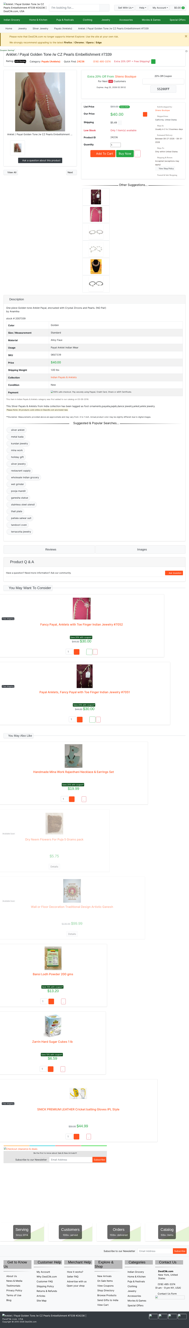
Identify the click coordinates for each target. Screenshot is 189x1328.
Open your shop (75, 1285)
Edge (99, 42)
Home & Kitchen (38, 19)
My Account (43, 1271)
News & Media (14, 1280)
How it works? (75, 1271)
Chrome (79, 42)
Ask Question (174, 573)
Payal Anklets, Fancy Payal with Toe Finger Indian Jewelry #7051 (84, 692)
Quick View (175, 53)
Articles (41, 1295)
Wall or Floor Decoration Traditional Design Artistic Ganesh (72, 907)
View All (11, 172)
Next (71, 172)
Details (54, 866)
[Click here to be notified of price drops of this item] (145, 114)
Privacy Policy (14, 1290)
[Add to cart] (76, 652)
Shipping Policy (45, 1286)
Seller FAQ (72, 1276)
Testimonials (13, 1285)
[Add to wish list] (138, 153)
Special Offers (177, 19)
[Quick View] (83, 651)
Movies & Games (151, 19)
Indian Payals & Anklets (64, 377)
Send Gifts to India (107, 1300)
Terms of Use (13, 1295)
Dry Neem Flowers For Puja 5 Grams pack (54, 839)
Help (141, 7)
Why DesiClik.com (47, 1276)
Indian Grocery (12, 19)
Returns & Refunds (47, 1291)
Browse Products (106, 1295)
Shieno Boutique (125, 76)
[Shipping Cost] (120, 122)
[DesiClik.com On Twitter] (5, 1250)
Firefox (68, 42)
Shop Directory (105, 1290)
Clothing (87, 19)
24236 (80, 61)
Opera (89, 42)
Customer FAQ (45, 1281)
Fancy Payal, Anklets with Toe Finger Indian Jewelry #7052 (81, 624)
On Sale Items (105, 1280)
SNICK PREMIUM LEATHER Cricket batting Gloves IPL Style (78, 1109)
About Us (11, 1276)
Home (8, 28)
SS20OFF (163, 89)
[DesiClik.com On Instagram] (24, 1250)
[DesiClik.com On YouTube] (31, 1250)
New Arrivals (104, 1276)
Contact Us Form (167, 1293)
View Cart (103, 1304)
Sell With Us (124, 7)
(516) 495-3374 (102, 61)
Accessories (126, 19)
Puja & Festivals (65, 19)
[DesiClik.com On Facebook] (12, 1250)
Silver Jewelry (40, 28)
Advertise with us (77, 1281)
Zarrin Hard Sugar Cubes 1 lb (52, 1041)
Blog (8, 1300)
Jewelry (105, 19)
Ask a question (41, 160)
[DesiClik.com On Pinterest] (18, 1250)
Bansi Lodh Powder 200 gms (53, 974)
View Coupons (105, 1285)
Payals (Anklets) (63, 28)
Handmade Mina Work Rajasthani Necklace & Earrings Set (73, 772)
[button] (158, 7)
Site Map (42, 1300)
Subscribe (99, 1159)
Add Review (20, 61)
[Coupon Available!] (89, 652)
